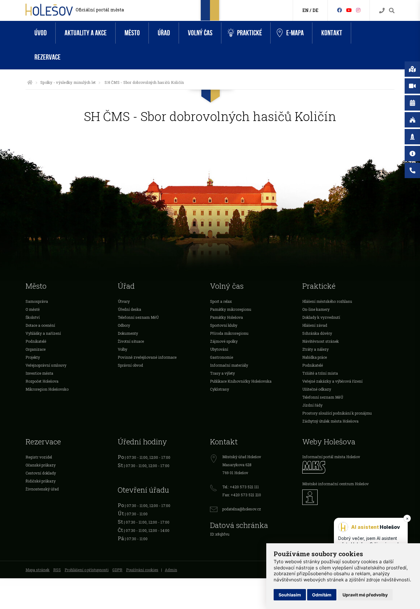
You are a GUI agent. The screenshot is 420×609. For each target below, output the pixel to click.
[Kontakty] (382, 10)
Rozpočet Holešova (42, 381)
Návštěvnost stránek (320, 341)
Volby (122, 349)
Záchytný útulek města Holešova (330, 421)
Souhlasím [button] (290, 594)
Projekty (33, 357)
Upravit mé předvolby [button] (365, 594)
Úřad (164, 33)
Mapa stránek (38, 569)
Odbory (124, 325)
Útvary (124, 301)
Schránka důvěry (317, 333)
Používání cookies (142, 569)
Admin (171, 569)
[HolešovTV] (349, 10)
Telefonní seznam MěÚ (138, 317)
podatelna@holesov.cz (241, 508)
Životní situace (131, 341)
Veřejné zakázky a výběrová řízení (332, 381)
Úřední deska (129, 309)
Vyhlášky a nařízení (43, 333)
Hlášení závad (314, 325)
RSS (57, 569)
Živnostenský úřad (42, 488)
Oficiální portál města (100, 10)
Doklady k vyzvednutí (321, 317)
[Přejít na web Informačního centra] (348, 497)
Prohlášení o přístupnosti (87, 569)
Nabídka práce (314, 357)
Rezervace (47, 57)
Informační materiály (229, 365)
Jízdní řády (312, 405)
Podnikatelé (36, 341)
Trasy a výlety (222, 373)
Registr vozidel (39, 457)
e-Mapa (295, 33)
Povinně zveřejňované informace (147, 357)
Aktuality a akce (86, 33)
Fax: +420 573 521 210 (241, 494)
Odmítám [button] (321, 594)
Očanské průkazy (41, 465)
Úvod (40, 33)
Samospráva (37, 301)
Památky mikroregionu (230, 309)
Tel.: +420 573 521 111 (240, 486)
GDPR (117, 569)
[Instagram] (358, 10)
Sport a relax (221, 301)
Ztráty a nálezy (315, 349)
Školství (33, 317)
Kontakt (331, 33)
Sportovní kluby (223, 325)
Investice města (39, 373)
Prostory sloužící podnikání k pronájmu (337, 413)
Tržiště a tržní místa (320, 373)
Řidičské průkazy (41, 480)
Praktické (249, 33)
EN (305, 10)
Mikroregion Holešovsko (47, 389)
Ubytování (219, 349)
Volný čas (200, 33)
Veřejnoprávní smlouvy (46, 365)
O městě (33, 309)
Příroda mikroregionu (229, 333)
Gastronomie (221, 357)
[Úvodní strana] (30, 82)
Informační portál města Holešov (331, 456)
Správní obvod (130, 365)
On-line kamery (316, 309)
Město (132, 33)
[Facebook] (339, 10)
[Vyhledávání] (391, 10)
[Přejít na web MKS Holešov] (348, 467)
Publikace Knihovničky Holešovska (240, 381)
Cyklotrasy (219, 389)
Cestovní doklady (41, 472)
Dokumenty (128, 333)
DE (315, 10)
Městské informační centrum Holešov (335, 483)
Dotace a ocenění (40, 325)
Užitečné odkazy (316, 389)
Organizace (36, 349)
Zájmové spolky (224, 341)
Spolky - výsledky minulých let (68, 82)
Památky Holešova (226, 317)
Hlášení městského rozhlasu (327, 301)
